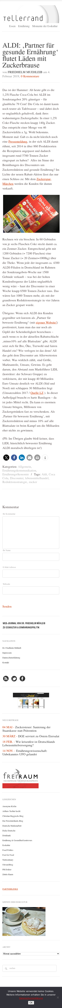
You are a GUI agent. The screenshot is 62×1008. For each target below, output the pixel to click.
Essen (12, 26)
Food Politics (7, 850)
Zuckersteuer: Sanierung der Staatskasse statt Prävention (26, 729)
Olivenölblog (7, 864)
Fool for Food (8, 854)
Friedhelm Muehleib (25, 72)
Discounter (16, 478)
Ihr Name (7, 550)
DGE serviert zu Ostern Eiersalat (38, 736)
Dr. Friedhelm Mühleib (11, 647)
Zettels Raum (7, 874)
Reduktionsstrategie (14, 482)
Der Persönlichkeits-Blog (12, 820)
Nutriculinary (7, 859)
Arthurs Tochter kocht (11, 811)
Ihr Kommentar (9, 513)
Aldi (44, 474)
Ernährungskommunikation (19, 470)
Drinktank (6, 835)
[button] (6, 458)
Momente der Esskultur (45, 26)
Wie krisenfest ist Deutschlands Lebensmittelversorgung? (28, 743)
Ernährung (24, 26)
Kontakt (5, 662)
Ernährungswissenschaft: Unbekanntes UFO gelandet (24, 752)
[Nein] (57, 997)
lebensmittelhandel (37, 478)
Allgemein (24, 466)
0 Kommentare (30, 76)
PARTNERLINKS (10, 888)
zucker (33, 482)
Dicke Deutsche (8, 830)
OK (31, 1002)
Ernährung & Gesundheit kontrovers (17, 840)
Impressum (7, 652)
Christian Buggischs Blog (12, 816)
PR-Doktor (6, 869)
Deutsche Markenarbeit (11, 825)
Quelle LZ (36, 393)
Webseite (6, 584)
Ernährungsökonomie (15, 474)
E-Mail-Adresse (9, 567)
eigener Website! (46, 322)
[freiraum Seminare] (30, 777)
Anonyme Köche (9, 806)
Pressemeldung (17, 141)
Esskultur (6, 845)
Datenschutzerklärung (11, 657)
